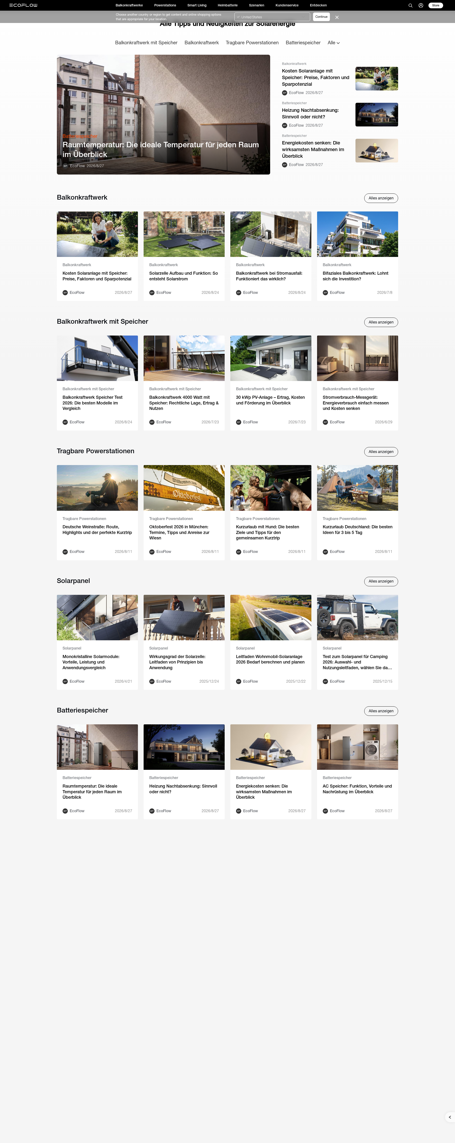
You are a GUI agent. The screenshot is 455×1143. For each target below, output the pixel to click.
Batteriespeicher (303, 42)
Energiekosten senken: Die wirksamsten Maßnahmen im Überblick (313, 149)
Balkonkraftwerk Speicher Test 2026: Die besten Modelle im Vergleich (93, 403)
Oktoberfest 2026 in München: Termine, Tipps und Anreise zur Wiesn (179, 532)
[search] (410, 5)
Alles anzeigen (381, 198)
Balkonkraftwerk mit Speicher (146, 42)
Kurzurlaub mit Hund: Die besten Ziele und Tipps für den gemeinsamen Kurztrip (267, 532)
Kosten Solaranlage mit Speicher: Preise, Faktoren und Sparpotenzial (315, 77)
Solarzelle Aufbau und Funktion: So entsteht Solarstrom (183, 276)
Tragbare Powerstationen (252, 42)
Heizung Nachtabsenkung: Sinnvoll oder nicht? (310, 113)
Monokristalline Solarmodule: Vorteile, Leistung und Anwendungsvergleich (91, 662)
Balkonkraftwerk (202, 42)
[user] (421, 5)
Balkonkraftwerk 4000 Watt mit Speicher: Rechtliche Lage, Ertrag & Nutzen (184, 403)
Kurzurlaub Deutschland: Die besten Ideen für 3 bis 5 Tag (357, 529)
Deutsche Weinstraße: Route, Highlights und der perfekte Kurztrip (97, 529)
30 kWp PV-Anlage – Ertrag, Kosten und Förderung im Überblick (270, 400)
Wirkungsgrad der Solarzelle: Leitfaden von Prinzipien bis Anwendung (177, 662)
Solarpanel (72, 648)
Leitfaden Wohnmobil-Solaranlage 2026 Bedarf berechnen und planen (270, 659)
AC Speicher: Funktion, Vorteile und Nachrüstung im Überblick (357, 789)
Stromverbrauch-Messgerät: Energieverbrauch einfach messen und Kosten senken (356, 403)
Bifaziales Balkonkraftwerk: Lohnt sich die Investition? (355, 276)
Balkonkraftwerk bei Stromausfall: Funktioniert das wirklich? (269, 276)
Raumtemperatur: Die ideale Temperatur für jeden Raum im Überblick (161, 149)
